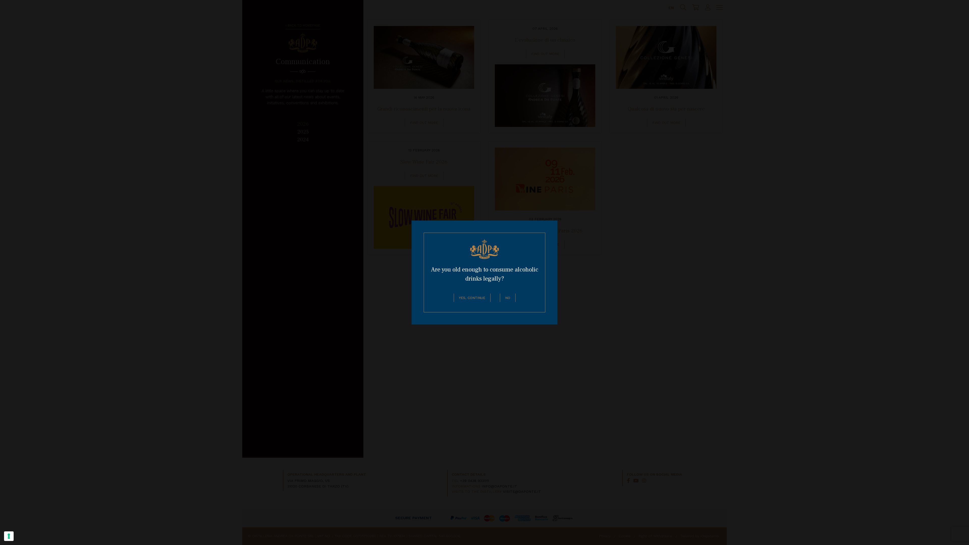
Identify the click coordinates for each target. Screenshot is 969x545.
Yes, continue (472, 298)
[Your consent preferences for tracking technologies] (9, 536)
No (507, 298)
